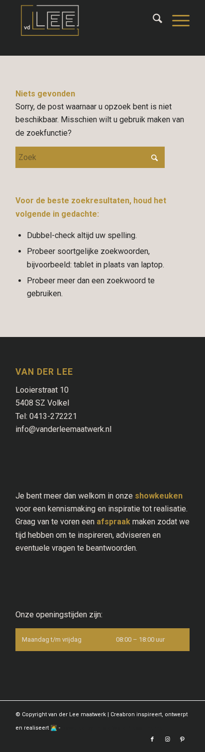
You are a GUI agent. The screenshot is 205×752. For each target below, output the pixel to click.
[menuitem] (152, 20)
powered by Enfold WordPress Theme (112, 728)
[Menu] (176, 20)
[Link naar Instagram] (167, 739)
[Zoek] (152, 20)
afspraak (113, 521)
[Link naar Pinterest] (182, 739)
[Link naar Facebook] (152, 739)
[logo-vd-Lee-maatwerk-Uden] (85, 20)
